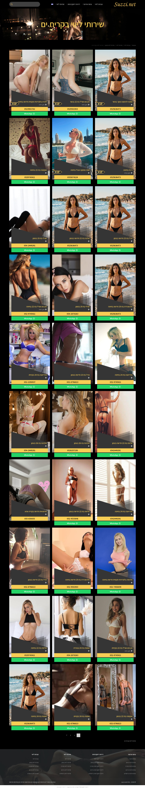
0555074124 (72, 177)
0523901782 (29, 109)
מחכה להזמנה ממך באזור (123, 102)
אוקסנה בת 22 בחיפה (38, 170)
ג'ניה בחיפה (128, 170)
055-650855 (29, 518)
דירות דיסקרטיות (98, 759)
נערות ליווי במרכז (34, 766)
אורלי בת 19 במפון (40, 238)
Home (134, 45)
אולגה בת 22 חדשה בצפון (80, 238)
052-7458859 (115, 587)
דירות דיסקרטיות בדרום (96, 770)
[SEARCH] (11, 4)
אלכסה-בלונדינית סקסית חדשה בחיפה (117, 580)
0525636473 (115, 109)
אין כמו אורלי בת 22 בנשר (80, 102)
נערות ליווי (127, 45)
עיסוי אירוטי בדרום (131, 770)
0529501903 (72, 109)
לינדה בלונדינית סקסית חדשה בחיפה (32, 102)
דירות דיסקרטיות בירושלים (96, 774)
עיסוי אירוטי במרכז (130, 766)
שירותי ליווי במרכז (66, 766)
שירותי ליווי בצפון (109, 45)
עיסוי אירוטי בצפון (131, 762)
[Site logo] (125, 4)
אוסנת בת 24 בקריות (82, 716)
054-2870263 (72, 313)
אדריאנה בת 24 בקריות (38, 375)
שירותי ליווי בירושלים (65, 774)
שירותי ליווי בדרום (66, 770)
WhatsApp (114, 113)
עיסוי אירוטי (132, 759)
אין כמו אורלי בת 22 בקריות (122, 648)
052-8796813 (72, 382)
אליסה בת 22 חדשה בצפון (122, 443)
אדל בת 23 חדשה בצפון (123, 238)
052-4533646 (72, 518)
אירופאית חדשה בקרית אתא (36, 511)
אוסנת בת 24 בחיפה (39, 716)
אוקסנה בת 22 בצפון (125, 716)
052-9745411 (29, 313)
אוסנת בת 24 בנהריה (81, 648)
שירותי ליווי (119, 45)
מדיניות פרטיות (13, 782)
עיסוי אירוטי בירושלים (130, 774)
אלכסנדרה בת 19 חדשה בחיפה (120, 306)
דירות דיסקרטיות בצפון (97, 762)
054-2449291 (29, 245)
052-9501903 (72, 587)
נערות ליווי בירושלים (33, 774)
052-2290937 (29, 382)
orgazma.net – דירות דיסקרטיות (65, 787)
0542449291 (115, 450)
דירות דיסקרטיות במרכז (96, 766)
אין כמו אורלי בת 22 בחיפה (36, 306)
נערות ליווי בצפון (34, 762)
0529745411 (29, 177)
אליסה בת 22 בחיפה (39, 648)
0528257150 (72, 450)
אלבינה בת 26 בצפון (82, 443)
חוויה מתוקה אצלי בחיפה (80, 170)
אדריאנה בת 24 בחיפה (124, 375)
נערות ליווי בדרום (34, 770)
